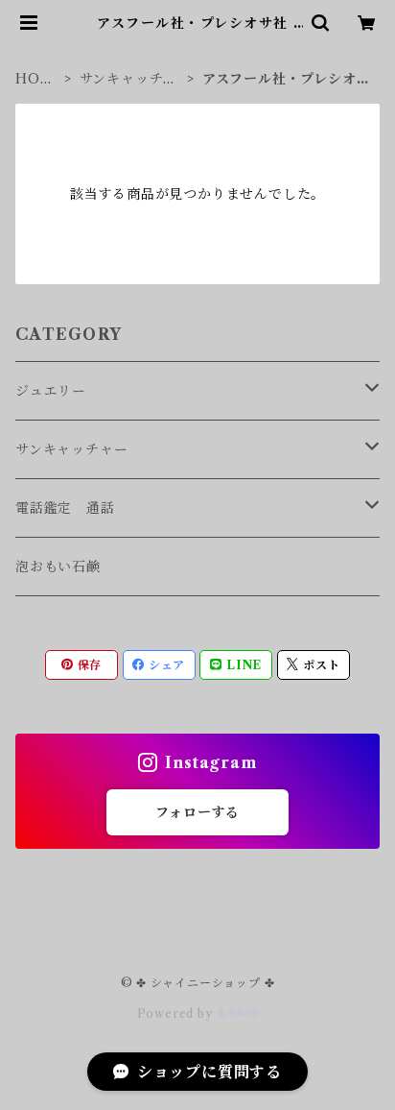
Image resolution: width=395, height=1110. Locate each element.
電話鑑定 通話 (65, 508)
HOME (34, 79)
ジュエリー (50, 390)
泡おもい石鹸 (58, 566)
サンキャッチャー (129, 79)
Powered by (177, 1013)
